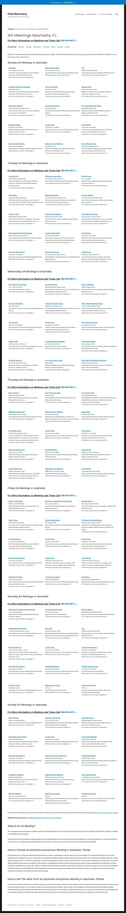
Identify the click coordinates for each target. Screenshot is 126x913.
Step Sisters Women (16, 106)
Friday (53, 47)
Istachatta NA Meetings (34, 818)
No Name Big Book (15, 360)
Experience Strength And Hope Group (58, 501)
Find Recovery (17, 13)
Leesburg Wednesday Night (55, 341)
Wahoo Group (13, 718)
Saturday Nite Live (15, 647)
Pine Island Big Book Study (91, 106)
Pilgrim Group (86, 176)
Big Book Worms (14, 125)
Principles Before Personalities (19, 87)
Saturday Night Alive (52, 666)
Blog (116, 14)
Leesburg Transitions (52, 577)
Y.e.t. (83, 68)
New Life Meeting (88, 284)
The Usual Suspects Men (54, 360)
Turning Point (13, 176)
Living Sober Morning (89, 647)
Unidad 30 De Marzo (89, 341)
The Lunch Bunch (51, 87)
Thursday (46, 47)
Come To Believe (87, 195)
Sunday (67, 47)
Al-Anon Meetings (105, 14)
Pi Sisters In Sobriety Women (92, 520)
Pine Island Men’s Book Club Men (20, 233)
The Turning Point (88, 393)
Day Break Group (51, 284)
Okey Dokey (13, 195)
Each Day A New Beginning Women (94, 360)
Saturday (60, 47)
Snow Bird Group (15, 539)
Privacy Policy (21, 905)
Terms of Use (30, 905)
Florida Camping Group (90, 666)
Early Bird (12, 68)
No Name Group (14, 685)
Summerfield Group (15, 469)
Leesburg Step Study (52, 233)
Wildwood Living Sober (53, 176)
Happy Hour (86, 412)
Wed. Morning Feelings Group (92, 303)
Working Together (15, 794)
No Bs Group (86, 125)
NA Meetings (91, 14)
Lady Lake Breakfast (89, 775)
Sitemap (38, 905)
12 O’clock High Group (89, 214)
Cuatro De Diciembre (52, 106)
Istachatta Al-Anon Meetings (52, 818)
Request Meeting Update (49, 905)
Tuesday (28, 47)
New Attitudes (86, 469)
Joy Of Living (49, 125)
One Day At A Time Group (17, 284)
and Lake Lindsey (112, 812)
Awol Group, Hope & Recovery (56, 756)
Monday (21, 47)
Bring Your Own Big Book (54, 144)
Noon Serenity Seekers (17, 144)
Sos (83, 628)
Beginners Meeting (51, 195)
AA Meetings (79, 14)
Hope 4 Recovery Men (53, 393)
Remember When (51, 450)
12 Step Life (61, 905)
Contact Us (69, 905)
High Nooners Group (52, 685)
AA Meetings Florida (42, 29)
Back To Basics (87, 609)
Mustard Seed (86, 87)
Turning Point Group (89, 685)
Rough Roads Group (89, 144)
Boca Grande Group (52, 252)
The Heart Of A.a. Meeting (54, 412)
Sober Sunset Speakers (53, 214)
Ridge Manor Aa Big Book (54, 469)
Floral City (102, 812)
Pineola (95, 812)
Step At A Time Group (52, 718)
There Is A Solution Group (54, 303)
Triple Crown (13, 520)
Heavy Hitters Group (52, 68)
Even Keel (48, 628)
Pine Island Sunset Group (17, 737)
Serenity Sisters (87, 501)
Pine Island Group (15, 431)
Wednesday (37, 47)
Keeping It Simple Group (53, 609)
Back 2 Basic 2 (14, 393)
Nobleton (90, 812)
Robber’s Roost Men (16, 501)
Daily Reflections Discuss (17, 628)
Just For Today (14, 214)
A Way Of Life (86, 252)
